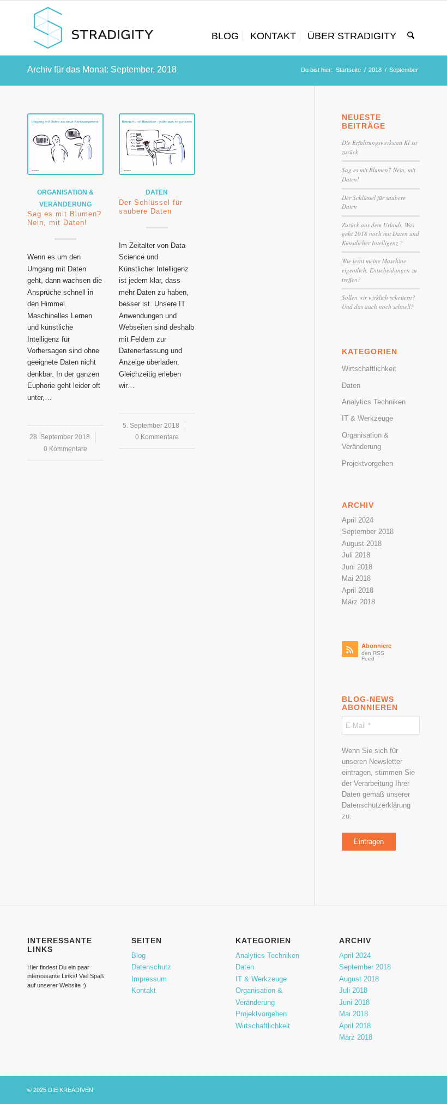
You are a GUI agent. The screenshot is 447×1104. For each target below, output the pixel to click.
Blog (138, 955)
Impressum (149, 979)
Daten (157, 192)
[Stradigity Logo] (93, 28)
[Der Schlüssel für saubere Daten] (157, 144)
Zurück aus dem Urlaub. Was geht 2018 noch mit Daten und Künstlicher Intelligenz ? (380, 234)
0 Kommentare (65, 448)
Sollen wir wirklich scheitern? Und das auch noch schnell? (378, 302)
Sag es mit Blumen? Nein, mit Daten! (64, 218)
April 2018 (357, 590)
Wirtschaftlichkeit (369, 369)
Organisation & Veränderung (365, 441)
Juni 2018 (357, 567)
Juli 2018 (356, 555)
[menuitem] (225, 36)
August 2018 (362, 543)
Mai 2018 (356, 578)
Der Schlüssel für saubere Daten (151, 206)
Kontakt (143, 990)
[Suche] (411, 36)
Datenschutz (151, 967)
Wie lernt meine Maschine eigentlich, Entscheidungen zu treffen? (379, 270)
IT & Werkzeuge (367, 418)
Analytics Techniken (374, 402)
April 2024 (357, 520)
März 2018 (358, 602)
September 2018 (368, 531)
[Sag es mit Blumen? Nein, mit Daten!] (65, 144)
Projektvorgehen (367, 463)
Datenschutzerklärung (376, 805)
